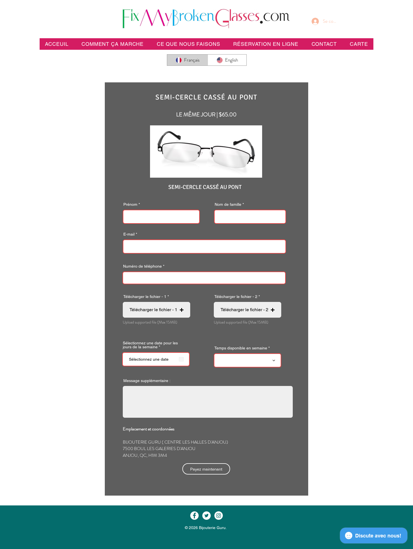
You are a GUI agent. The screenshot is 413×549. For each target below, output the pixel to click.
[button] (266, 44)
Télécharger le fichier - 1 (144, 297)
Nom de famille (228, 204)
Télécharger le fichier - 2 (235, 297)
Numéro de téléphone (142, 266)
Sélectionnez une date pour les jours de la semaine (150, 345)
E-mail (129, 234)
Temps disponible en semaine (240, 348)
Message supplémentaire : (147, 381)
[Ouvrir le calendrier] (181, 359)
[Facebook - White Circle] (194, 515)
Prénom (130, 204)
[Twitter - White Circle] (206, 515)
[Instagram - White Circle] (218, 515)
